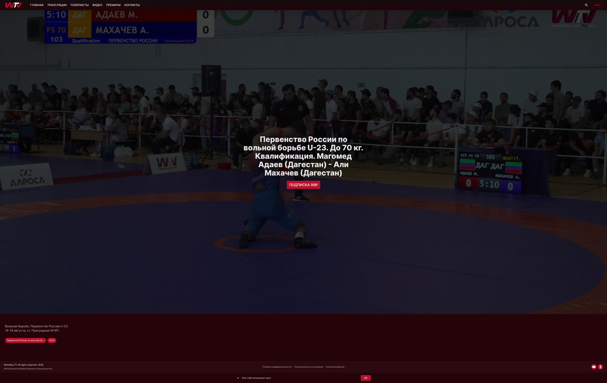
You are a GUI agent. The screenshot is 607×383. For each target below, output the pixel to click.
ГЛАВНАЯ (36, 5)
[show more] (238, 378)
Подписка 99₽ (303, 185)
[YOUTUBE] (594, 367)
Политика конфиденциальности (277, 367)
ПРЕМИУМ (113, 5)
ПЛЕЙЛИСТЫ (80, 5)
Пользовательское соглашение (308, 367)
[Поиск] (586, 5)
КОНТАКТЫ (132, 5)
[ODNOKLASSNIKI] (600, 367)
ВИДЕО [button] (97, 5)
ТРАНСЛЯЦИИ (57, 5)
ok (365, 378)
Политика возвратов (335, 367)
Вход (597, 5)
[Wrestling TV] (13, 5)
